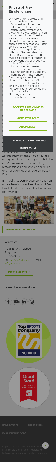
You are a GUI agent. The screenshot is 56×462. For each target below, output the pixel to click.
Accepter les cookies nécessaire (28, 109)
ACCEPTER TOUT (28, 118)
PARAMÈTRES (27, 126)
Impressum (28, 148)
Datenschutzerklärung (28, 140)
